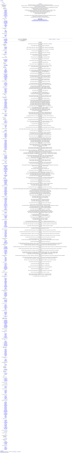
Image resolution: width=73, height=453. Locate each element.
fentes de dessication (5, 353)
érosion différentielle (5, 288)
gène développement (5, 170)
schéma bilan (5, 325)
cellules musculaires (5, 143)
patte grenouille (5, 208)
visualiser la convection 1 (5, 294)
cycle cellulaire (6, 169)
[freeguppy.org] (6, 451)
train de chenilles (5, 195)
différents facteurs (6, 282)
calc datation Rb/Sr (5, 421)
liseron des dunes (5, 111)
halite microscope (5, 306)
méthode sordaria (6, 392)
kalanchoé (6, 24)
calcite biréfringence (5, 304)
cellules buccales (5, 141)
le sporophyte (5, 85)
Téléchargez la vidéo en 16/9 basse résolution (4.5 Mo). (40, 20)
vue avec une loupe (5, 17)
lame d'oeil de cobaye (5, 265)
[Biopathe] (1, 0)
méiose (6, 173)
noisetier (6, 114)
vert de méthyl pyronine (5, 61)
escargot (6, 198)
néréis (5, 258)
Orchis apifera (5, 21)
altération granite (6, 280)
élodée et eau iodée (5, 78)
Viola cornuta (5, 22)
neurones (6, 149)
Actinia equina (5, 215)
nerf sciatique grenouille (5, 250)
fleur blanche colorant (5, 106)
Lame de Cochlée (6, 133)
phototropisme (5, 65)
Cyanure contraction (5, 140)
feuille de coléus (6, 69)
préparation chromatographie (5, 76)
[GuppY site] (2, 451)
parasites (6, 192)
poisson (6, 235)
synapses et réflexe (5, 253)
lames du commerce (5, 104)
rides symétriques (5, 349)
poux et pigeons (6, 161)
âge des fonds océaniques (5, 327)
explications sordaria (5, 391)
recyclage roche (6, 287)
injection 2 (5, 156)
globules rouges (6, 121)
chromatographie (5, 74)
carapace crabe (6, 442)
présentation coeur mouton (5, 157)
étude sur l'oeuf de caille (6, 122)
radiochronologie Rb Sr (5, 316)
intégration (5, 247)
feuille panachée (5, 52)
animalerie (6, 230)
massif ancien (5, 286)
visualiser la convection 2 (5, 295)
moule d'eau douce (5, 202)
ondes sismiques (5, 360)
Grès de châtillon (5, 352)
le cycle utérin (5, 226)
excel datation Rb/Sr (5, 423)
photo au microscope (5, 409)
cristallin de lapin (5, 263)
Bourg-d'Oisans (5, 341)
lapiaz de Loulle (6, 284)
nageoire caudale (6, 257)
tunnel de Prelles (6, 355)
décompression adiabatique (6, 321)
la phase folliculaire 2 (5, 222)
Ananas (6, 441)
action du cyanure (6, 41)
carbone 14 (5, 313)
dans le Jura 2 (5, 344)
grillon (6, 187)
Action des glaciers (5, 278)
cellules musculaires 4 (5, 147)
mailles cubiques (5, 309)
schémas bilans (6, 242)
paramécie (6, 387)
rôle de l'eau (5, 301)
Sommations (5, 246)
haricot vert (5, 395)
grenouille (6, 125)
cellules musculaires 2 (5, 144)
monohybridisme (5, 165)
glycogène (6, 240)
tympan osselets (6, 137)
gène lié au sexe (5, 172)
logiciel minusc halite (6, 307)
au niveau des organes (5, 13)
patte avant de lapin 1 (5, 206)
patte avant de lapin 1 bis (5, 204)
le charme (6, 32)
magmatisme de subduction (5, 323)
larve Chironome (5, 148)
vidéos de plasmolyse (5, 11)
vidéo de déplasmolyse (5, 12)
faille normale (5, 345)
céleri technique (5, 101)
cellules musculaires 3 (5, 145)
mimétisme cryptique (5, 212)
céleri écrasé (5, 107)
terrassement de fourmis (5, 193)
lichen (5, 396)
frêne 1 (6, 36)
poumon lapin (6, 237)
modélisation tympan (5, 135)
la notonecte (5, 199)
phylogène (5, 426)
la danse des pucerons (5, 188)
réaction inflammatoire (5, 182)
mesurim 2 (5, 425)
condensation (5, 431)
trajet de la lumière (6, 269)
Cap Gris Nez (5, 342)
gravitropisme (5, 64)
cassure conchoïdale (5, 281)
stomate (6, 77)
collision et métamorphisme (5, 369)
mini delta (6, 354)
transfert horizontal (5, 449)
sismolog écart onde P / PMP (5, 428)
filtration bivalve (6, 218)
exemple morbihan (5, 364)
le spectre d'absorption (5, 70)
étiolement (6, 79)
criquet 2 (6, 232)
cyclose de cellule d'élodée (5, 39)
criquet (6, 231)
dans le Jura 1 (5, 343)
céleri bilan (5, 102)
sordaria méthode (5, 416)
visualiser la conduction (5, 292)
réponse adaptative (5, 183)
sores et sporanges (5, 82)
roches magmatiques (5, 335)
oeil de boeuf (5, 267)
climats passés (5, 379)
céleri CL (6, 100)
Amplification (5, 378)
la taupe (6, 200)
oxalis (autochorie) (5, 48)
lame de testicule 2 (5, 225)
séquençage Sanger (5, 176)
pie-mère (6, 259)
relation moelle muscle (6, 252)
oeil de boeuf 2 (6, 268)
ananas (6, 56)
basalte (6, 273)
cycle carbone (5, 380)
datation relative (6, 314)
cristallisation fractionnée (5, 300)
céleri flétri (5, 103)
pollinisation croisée (5, 26)
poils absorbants (5, 92)
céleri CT (6, 99)
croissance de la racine (5, 88)
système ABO (5, 184)
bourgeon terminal (6, 35)
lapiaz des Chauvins (5, 285)
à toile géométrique (5, 130)
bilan (5, 296)
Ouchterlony (5, 179)
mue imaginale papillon (5, 191)
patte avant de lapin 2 (5, 207)
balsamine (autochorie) (5, 47)
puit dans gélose (6, 415)
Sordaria (6, 390)
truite (5, 127)
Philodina (6, 216)
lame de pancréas (5, 241)
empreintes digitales (5, 406)
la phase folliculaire (5, 221)
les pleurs (6, 105)
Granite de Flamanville (5, 312)
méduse (6, 203)
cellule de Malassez (5, 404)
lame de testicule (6, 224)
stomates (6, 417)
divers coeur (5, 155)
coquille (6, 443)
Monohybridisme (5, 59)
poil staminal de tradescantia (5, 42)
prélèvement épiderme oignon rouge (5, 15)
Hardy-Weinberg (5, 167)
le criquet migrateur (5, 190)
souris (5, 126)
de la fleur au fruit (5, 23)
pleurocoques (5, 410)
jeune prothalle (6, 83)
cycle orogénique (5, 374)
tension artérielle (5, 260)
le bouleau (6, 31)
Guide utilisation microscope (5, 402)
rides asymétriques (5, 350)
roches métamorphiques (5, 337)
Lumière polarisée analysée (5, 334)
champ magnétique (5, 274)
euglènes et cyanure (5, 386)
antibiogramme (6, 180)
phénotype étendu (5, 398)
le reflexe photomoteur (5, 266)
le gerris (6, 201)
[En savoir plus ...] (14, 451)
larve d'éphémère (5, 234)
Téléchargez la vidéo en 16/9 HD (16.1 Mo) (40, 19)
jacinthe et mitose (6, 90)
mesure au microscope (5, 408)
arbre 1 (6, 152)
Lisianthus (6, 20)
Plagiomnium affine (5, 72)
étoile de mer (5, 209)
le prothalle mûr (5, 84)
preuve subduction (5, 324)
